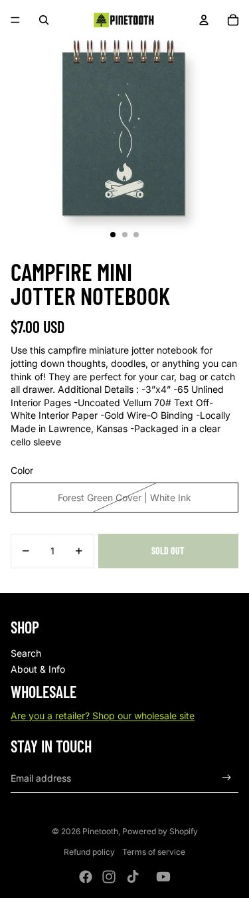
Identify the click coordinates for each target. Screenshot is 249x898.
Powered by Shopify (160, 831)
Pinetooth (100, 831)
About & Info (38, 669)
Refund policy (89, 852)
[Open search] (43, 20)
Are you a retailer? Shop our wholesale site (103, 715)
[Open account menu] (203, 20)
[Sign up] (226, 778)
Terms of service (153, 852)
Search (26, 653)
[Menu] (15, 20)
